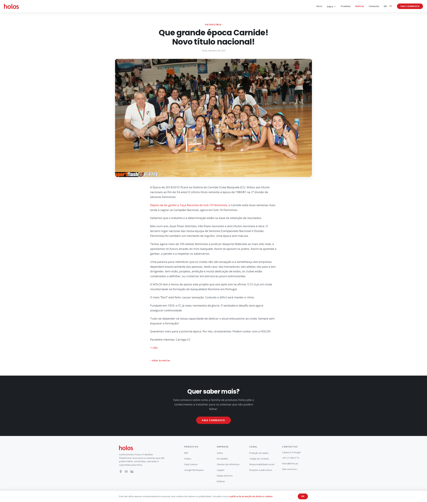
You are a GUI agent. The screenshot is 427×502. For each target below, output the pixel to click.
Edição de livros (225, 475)
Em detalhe (222, 458)
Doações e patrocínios (260, 469)
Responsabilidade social (261, 464)
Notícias (359, 6)
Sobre (330, 6)
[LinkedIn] (131, 471)
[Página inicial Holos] (11, 6)
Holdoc (187, 458)
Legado (220, 469)
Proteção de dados (259, 452)
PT (390, 6)
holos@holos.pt (290, 463)
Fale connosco (409, 6)
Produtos (346, 6)
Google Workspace (194, 469)
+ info (154, 348)
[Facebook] (120, 471)
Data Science (190, 464)
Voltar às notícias (160, 360)
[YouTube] (126, 471)
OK (302, 496)
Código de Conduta (259, 458)
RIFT (186, 452)
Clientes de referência (228, 464)
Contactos (374, 6)
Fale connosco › (290, 469)
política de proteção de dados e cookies (251, 496)
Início (319, 6)
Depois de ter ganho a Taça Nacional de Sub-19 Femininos (188, 205)
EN (385, 6)
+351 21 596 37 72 (290, 457)
